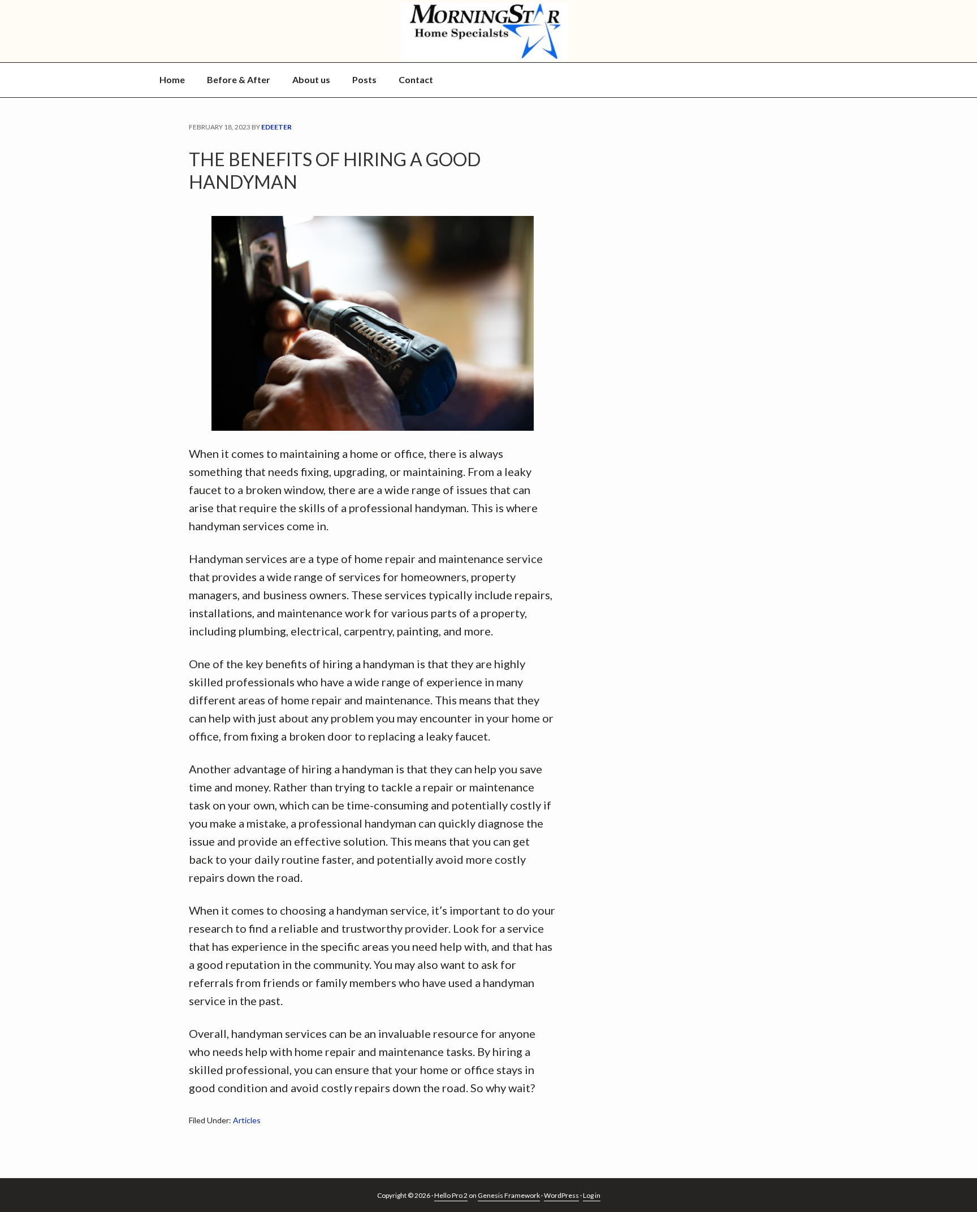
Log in (591, 1195)
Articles (247, 1120)
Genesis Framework (509, 1195)
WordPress (561, 1195)
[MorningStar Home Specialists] (488, 31)
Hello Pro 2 (451, 1195)
